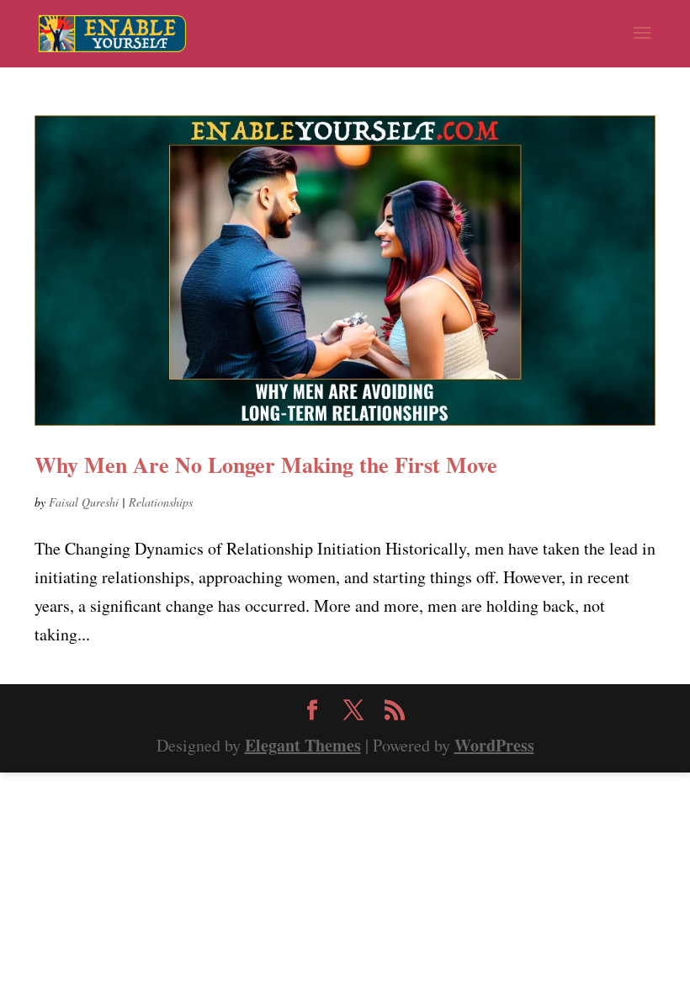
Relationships (161, 502)
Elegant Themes (303, 745)
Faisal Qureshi (84, 502)
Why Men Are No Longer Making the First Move (265, 465)
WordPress (494, 745)
